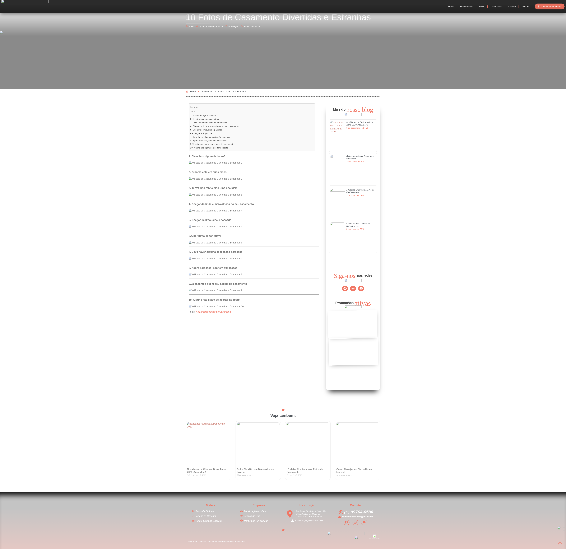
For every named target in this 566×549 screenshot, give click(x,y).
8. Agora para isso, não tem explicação (208, 140)
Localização (496, 6)
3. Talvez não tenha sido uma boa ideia (208, 122)
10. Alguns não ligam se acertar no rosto (209, 148)
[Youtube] (361, 289)
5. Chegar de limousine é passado (206, 130)
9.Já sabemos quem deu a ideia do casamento (212, 144)
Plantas (525, 6)
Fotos (481, 6)
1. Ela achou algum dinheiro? (204, 115)
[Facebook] (345, 289)
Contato (512, 6)
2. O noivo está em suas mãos (204, 119)
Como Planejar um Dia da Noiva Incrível (358, 224)
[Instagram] (353, 289)
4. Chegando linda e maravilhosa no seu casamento (214, 126)
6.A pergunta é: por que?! (202, 133)
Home (451, 6)
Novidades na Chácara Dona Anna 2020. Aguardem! (359, 123)
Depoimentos (466, 6)
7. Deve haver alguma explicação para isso (210, 137)
